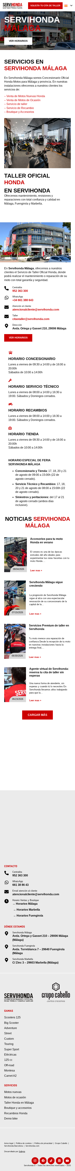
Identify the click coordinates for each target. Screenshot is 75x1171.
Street (8, 1033)
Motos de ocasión (15, 1097)
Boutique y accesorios (18, 1107)
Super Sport (11, 1049)
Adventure (10, 1028)
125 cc (8, 1059)
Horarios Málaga (27, 903)
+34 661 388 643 (22, 300)
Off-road (9, 1065)
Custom (9, 1038)
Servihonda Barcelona (13, 1146)
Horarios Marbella (28, 909)
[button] (68, 6)
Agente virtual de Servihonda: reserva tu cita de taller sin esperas (49, 672)
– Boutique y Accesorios (19, 111)
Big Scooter (11, 1022)
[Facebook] (43, 1160)
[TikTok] (51, 1160)
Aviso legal (8, 1143)
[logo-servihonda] (12, 6)
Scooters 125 (12, 1017)
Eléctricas (10, 1054)
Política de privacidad (43, 1143)
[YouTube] (67, 1160)
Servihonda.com (32, 1146)
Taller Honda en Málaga (19, 1102)
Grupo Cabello (61, 1143)
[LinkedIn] (59, 1160)
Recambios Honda (15, 1113)
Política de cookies (24, 1143)
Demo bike (11, 1118)
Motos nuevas (12, 1091)
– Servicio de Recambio (19, 108)
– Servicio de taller (15, 104)
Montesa (9, 1070)
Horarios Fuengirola (30, 915)
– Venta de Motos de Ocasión (22, 100)
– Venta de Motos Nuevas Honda (24, 96)
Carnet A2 (10, 1075)
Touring (8, 1043)
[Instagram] (35, 1160)
